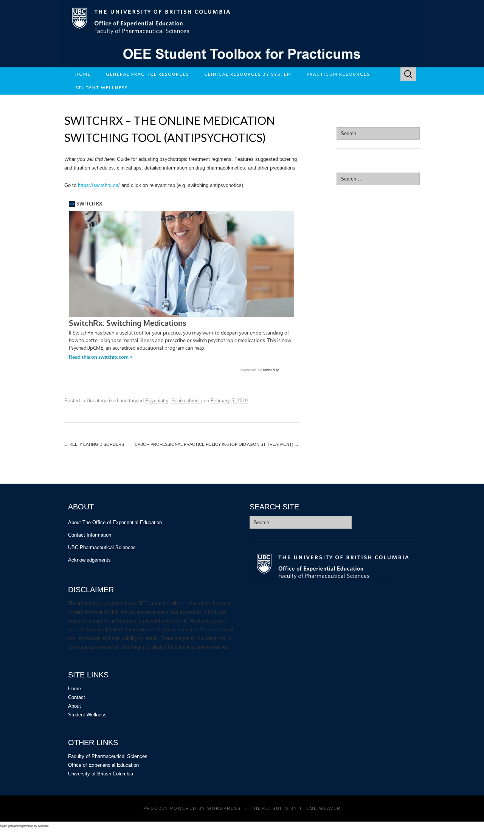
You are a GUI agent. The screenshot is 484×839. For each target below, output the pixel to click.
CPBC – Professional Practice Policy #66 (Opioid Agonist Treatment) (217, 444)
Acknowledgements (89, 560)
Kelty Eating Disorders (94, 444)
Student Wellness (87, 715)
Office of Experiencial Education (103, 765)
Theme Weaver (320, 808)
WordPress (224, 808)
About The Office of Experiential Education (115, 522)
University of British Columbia (100, 774)
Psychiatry (156, 400)
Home (83, 74)
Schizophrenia (186, 400)
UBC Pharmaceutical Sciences (102, 547)
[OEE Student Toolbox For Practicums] (242, 33)
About (74, 706)
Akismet (43, 826)
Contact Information (89, 535)
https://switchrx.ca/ (99, 185)
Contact (76, 697)
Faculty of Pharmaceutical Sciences (107, 756)
